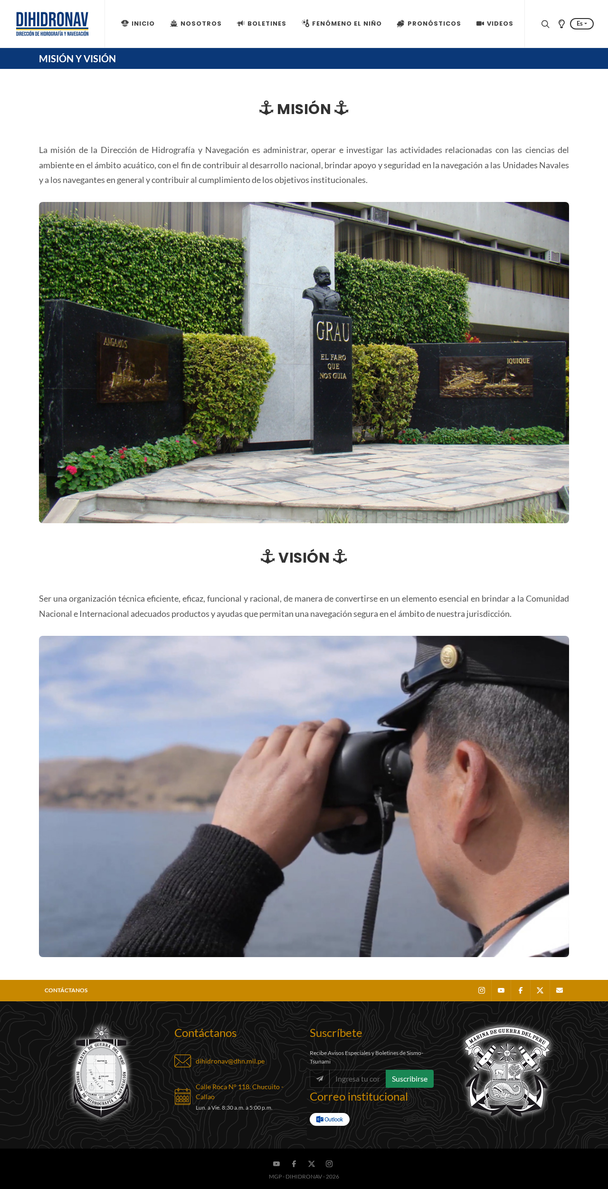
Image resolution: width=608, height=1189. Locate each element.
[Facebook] (520, 990)
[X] (540, 990)
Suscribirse (410, 1078)
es (580, 23)
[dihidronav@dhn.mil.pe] (559, 990)
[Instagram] (481, 990)
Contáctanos (66, 990)
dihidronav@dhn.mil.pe (230, 1061)
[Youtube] (501, 990)
